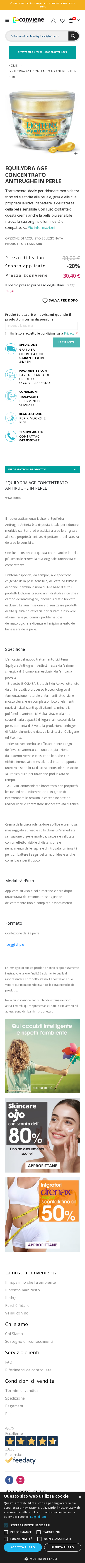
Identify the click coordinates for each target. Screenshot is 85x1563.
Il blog (11, 1297)
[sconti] (42, 1214)
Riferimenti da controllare (28, 1369)
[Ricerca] (73, 36)
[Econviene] (28, 20)
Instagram (20, 1480)
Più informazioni (41, 227)
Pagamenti (15, 1405)
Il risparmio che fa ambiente (30, 1282)
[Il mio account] (53, 20)
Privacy (69, 333)
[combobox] (37, 36)
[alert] (42, 1527)
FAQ (8, 1362)
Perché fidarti (17, 1305)
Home (12, 65)
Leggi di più (15, 944)
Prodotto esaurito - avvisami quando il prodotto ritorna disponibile (38, 316)
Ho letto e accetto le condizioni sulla (42, 333)
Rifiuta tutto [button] (62, 1547)
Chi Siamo (14, 1333)
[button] (76, 154)
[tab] (42, 469)
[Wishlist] (62, 20)
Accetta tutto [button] (23, 1547)
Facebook (9, 1480)
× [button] (80, 1497)
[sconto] (42, 1135)
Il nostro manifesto (22, 1290)
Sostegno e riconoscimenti (29, 1341)
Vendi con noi (17, 1313)
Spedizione (15, 1398)
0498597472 (18, 3)
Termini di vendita (21, 1390)
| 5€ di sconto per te (34, 3)
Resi (9, 1413)
